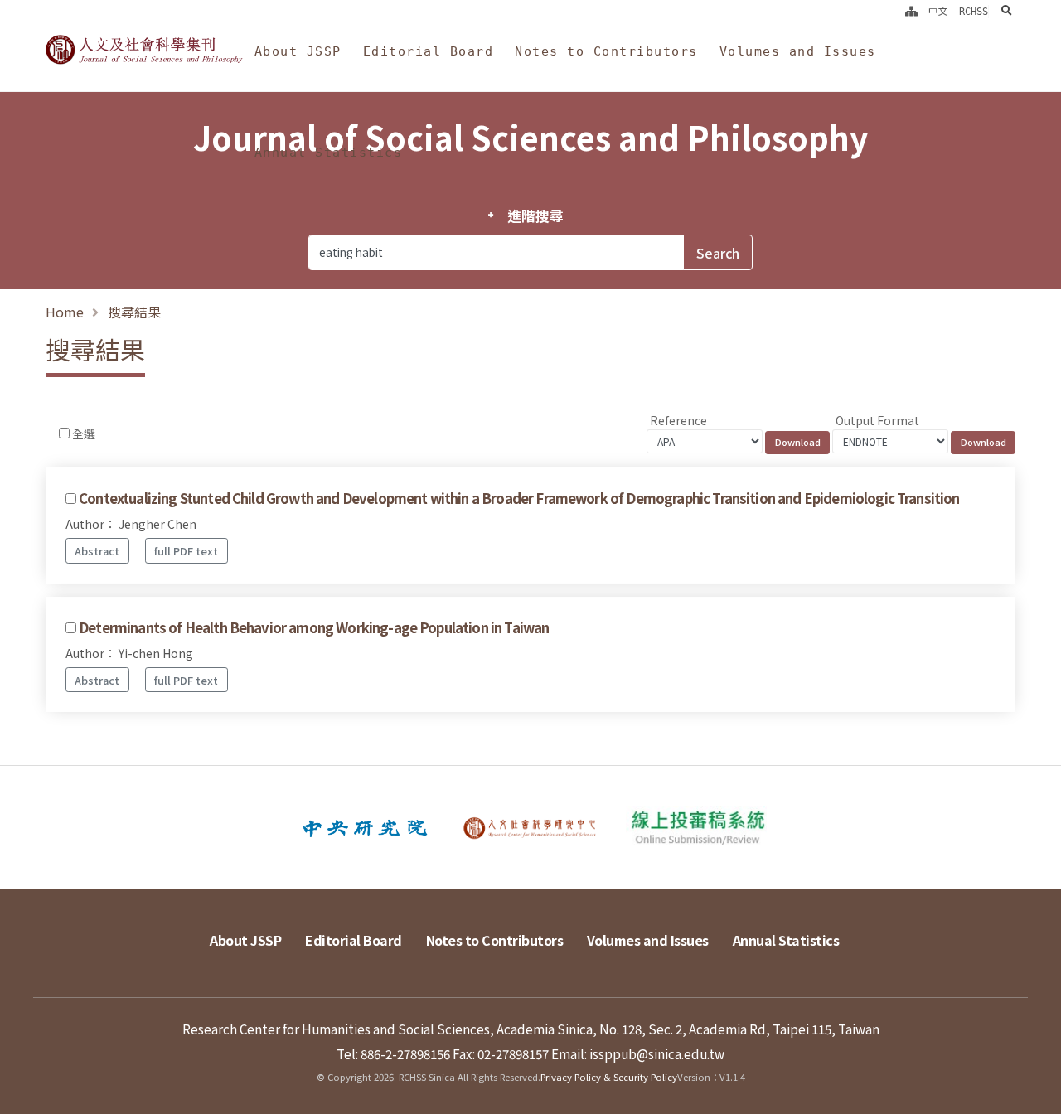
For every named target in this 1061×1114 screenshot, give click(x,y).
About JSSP (298, 51)
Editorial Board (428, 51)
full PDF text (186, 551)
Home (65, 312)
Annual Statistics (328, 152)
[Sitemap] (911, 11)
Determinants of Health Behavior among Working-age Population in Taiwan (314, 627)
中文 (938, 11)
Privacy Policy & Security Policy (608, 1076)
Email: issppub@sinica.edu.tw (637, 1053)
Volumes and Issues (797, 51)
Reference (678, 420)
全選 (83, 433)
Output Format (877, 420)
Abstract (97, 551)
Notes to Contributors (606, 51)
